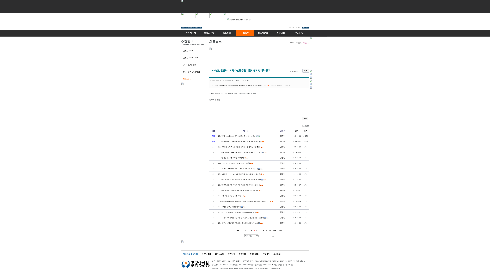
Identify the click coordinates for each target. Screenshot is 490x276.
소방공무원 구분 (190, 58)
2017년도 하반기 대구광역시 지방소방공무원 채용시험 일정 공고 (240, 152)
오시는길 (299, 33)
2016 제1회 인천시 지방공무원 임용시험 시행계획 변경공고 (238, 147)
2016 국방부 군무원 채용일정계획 (229, 207)
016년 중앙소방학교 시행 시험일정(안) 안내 (233, 163)
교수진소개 (191, 33)
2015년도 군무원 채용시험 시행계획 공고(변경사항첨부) (237, 190)
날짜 (296, 131)
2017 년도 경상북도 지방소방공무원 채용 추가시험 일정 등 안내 (239, 180)
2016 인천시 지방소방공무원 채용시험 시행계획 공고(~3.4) (238, 169)
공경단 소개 (206, 254)
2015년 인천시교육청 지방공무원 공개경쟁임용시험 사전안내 (239, 185)
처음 (237, 230)
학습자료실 (263, 33)
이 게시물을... (294, 71)
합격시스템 (209, 33)
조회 (305, 131)
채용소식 (187, 79)
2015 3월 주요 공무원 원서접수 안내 (230, 196)
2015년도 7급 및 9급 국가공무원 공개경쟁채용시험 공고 (237, 212)
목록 (305, 71)
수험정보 (245, 33)
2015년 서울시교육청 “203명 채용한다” (231, 158)
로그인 (298, 27)
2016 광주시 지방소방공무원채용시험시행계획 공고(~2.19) (238, 223)
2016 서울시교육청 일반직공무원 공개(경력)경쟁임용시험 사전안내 (241, 218)
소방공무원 (188, 51)
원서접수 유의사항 (191, 72)
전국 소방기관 (189, 65)
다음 (274, 230)
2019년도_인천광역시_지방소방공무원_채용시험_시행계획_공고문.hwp (236, 85)
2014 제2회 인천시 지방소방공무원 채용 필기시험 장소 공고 (238, 174)
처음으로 (292, 27)
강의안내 (227, 33)
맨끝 (280, 230)
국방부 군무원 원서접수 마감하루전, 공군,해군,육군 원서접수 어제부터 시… (244, 201)
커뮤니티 (281, 33)
